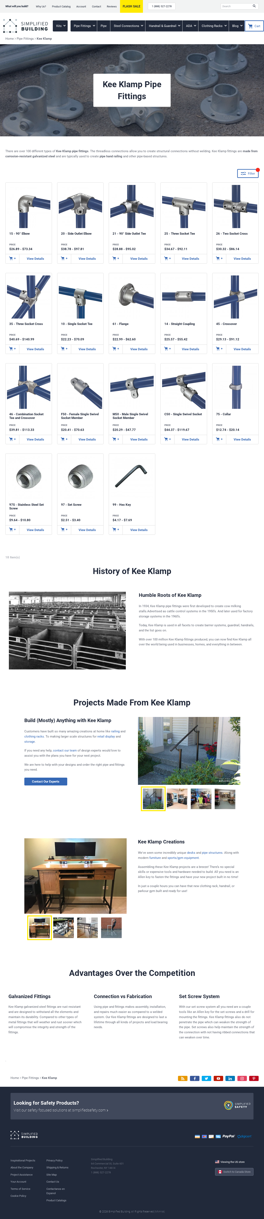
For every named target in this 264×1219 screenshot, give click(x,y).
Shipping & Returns (57, 1167)
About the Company (22, 1167)
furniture (155, 858)
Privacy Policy (54, 1160)
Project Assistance (22, 1174)
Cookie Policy (18, 1195)
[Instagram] (242, 1078)
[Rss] (182, 1078)
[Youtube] (218, 1078)
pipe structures (212, 853)
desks (191, 853)
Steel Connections (127, 26)
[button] (153, 798)
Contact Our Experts (45, 781)
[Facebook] (194, 1078)
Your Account (18, 1181)
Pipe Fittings (83, 26)
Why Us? (41, 6)
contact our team (65, 750)
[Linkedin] (230, 1078)
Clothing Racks (212, 26)
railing (115, 731)
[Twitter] (206, 1078)
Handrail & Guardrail (163, 26)
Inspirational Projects (23, 1160)
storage (29, 741)
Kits (59, 26)
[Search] (254, 6)
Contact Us (52, 1181)
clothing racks (34, 736)
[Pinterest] (254, 1078)
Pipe (104, 26)
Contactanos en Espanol (55, 1191)
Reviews (112, 6)
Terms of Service (20, 1188)
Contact (96, 6)
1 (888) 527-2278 (162, 6)
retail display (106, 736)
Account (81, 6)
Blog (235, 26)
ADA (189, 26)
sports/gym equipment (183, 858)
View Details (35, 259)
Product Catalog (61, 6)
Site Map (51, 1174)
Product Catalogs (56, 1200)
